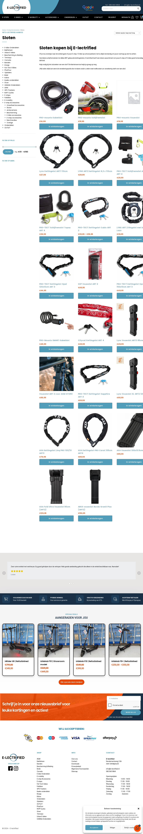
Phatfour (7, 70)
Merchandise (12, 120)
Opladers (8, 72)
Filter (8, 152)
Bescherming (12, 113)
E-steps (5, 17)
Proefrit (112, 17)
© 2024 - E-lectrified (10, 828)
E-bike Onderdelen (11, 48)
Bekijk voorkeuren (131, 828)
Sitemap (75, 771)
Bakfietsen (8, 50)
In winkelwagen (95, 239)
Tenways (7, 57)
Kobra (6, 77)
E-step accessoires (14, 118)
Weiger (112, 828)
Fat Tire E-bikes (10, 68)
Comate (7, 60)
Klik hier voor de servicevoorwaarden (119, 717)
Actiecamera (12, 110)
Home (4, 30)
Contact (98, 17)
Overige (10, 123)
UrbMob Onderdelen (12, 85)
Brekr (6, 75)
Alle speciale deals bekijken (71, 682)
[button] (138, 809)
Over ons (75, 759)
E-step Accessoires (13, 30)
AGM (6, 88)
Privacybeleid (76, 766)
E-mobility (33, 17)
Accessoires (51, 17)
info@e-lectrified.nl (132, 5)
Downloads (75, 764)
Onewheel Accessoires (15, 105)
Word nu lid (131, 712)
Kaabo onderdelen (11, 80)
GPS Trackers (9, 90)
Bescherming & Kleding (13, 55)
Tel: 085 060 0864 (112, 5)
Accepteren (94, 828)
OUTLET (7, 128)
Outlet (85, 17)
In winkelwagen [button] (56, 126)
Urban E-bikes (9, 52)
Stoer (6, 82)
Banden (7, 62)
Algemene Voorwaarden (80, 769)
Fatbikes (7, 97)
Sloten (9, 108)
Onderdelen (69, 17)
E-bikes (17, 17)
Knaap (6, 65)
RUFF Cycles (9, 93)
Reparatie (126, 17)
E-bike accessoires (14, 115)
